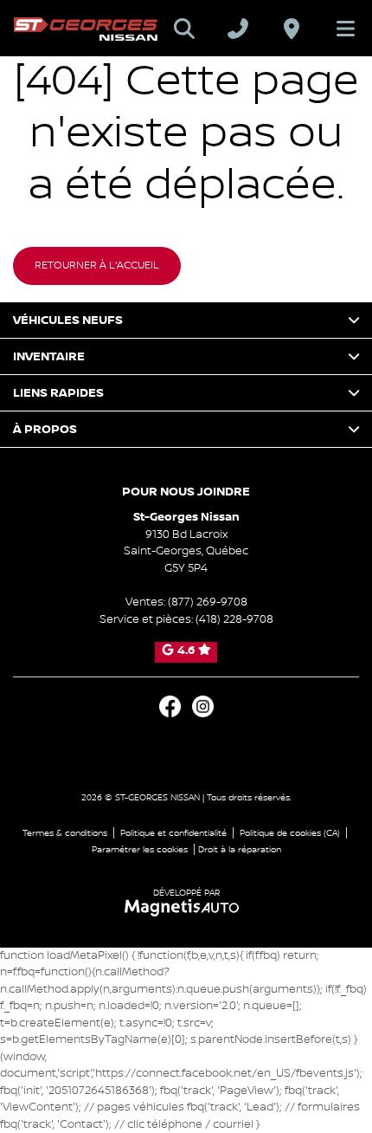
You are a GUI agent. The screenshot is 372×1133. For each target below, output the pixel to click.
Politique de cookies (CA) (290, 832)
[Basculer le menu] (338, 28)
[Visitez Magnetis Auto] (186, 907)
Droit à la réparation (239, 849)
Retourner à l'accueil (97, 265)
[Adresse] (291, 28)
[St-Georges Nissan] (85, 28)
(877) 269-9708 (207, 602)
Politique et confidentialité (173, 832)
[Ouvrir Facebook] (170, 706)
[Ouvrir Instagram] (203, 706)
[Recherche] (184, 28)
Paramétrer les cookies (140, 849)
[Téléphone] (238, 28)
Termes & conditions (64, 832)
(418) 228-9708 (234, 619)
